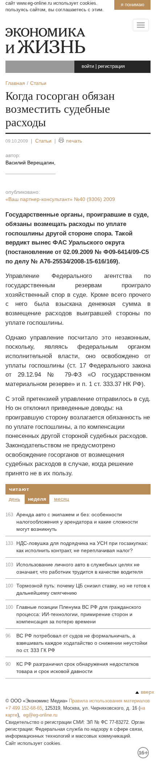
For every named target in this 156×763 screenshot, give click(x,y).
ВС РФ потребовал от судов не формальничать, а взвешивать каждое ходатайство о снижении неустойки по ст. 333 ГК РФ (81, 643)
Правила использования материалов (109, 700)
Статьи (43, 141)
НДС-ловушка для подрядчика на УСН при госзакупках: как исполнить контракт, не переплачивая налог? (82, 546)
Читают (19, 489)
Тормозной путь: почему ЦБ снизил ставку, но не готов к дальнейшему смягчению (83, 589)
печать (74, 141)
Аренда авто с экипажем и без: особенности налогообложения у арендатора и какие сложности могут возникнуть (77, 522)
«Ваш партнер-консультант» (60, 199)
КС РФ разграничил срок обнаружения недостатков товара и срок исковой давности (77, 667)
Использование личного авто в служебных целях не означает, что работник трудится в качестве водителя (79, 568)
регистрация (111, 66)
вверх (147, 692)
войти (88, 66)
